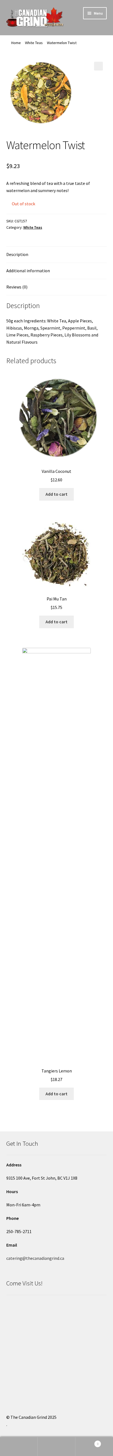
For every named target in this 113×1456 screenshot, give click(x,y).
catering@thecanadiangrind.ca (35, 1258)
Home (16, 42)
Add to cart (56, 494)
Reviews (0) (16, 287)
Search (56, 1446)
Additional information (28, 270)
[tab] (56, 255)
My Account (19, 1446)
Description (17, 254)
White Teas (34, 42)
